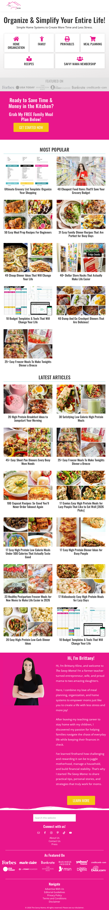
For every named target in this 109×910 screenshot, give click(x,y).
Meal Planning (93, 44)
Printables (67, 44)
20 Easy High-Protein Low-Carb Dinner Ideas (28, 641)
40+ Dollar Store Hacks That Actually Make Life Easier (81, 277)
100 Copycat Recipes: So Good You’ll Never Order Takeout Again (28, 505)
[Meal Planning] (92, 38)
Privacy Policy (54, 895)
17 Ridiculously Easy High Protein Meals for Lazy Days (81, 598)
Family (42, 44)
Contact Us (54, 841)
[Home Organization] (16, 38)
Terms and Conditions (54, 898)
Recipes (29, 64)
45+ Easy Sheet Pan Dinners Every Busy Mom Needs (28, 462)
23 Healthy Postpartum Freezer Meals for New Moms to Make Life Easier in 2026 (28, 598)
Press (54, 844)
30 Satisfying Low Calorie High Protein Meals (81, 418)
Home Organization (16, 46)
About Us (54, 837)
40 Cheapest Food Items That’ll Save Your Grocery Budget (81, 191)
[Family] (41, 38)
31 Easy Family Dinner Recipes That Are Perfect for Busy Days (81, 234)
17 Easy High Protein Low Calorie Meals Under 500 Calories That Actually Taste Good (28, 553)
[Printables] (67, 38)
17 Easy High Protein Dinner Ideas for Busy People (81, 552)
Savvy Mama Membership (80, 64)
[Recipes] (29, 58)
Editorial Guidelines (54, 892)
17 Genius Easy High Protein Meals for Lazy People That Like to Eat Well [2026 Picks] (81, 506)
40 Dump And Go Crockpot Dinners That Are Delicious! (81, 320)
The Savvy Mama (24, 5)
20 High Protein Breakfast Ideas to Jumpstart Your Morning (28, 418)
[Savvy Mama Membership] (80, 58)
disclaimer (79, 907)
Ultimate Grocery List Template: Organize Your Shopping (28, 191)
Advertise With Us (54, 889)
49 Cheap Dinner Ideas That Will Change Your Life (28, 277)
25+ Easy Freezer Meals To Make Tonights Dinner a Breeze (28, 363)
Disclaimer (54, 901)
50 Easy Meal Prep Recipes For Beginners (28, 232)
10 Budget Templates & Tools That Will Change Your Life (28, 320)
